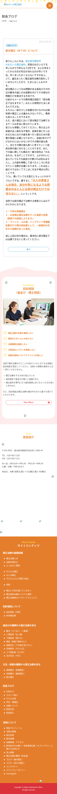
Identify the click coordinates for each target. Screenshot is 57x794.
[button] (49, 5)
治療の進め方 (12, 562)
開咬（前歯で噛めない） (17, 641)
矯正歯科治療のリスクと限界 (18, 594)
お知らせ (10, 691)
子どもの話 (11, 698)
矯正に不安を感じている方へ (18, 590)
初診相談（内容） (14, 611)
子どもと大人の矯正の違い (17, 578)
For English (11, 773)
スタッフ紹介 (12, 695)
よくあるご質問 (13, 565)
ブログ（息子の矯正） (16, 762)
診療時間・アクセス (15, 742)
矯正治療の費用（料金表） (17, 755)
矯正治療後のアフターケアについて (21, 597)
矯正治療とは (12, 558)
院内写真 (10, 735)
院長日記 (10, 709)
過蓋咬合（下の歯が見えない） (19, 645)
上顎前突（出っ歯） (15, 634)
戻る (28, 249)
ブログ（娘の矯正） (15, 759)
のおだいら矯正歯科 (15, 64)
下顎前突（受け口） (15, 638)
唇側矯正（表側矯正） (16, 670)
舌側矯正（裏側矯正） (16, 673)
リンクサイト (12, 766)
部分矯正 (10, 677)
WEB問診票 (11, 615)
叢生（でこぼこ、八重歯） (17, 630)
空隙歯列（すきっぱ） (15, 648)
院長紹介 (10, 712)
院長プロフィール (14, 728)
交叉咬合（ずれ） (14, 655)
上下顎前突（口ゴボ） (16, 652)
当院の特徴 (11, 731)
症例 (8, 584)
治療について (12, 705)
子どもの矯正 (12, 571)
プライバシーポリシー (16, 770)
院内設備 (10, 738)
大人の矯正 (11, 575)
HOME (4, 21)
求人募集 (10, 752)
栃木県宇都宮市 (33, 61)
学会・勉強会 (12, 702)
